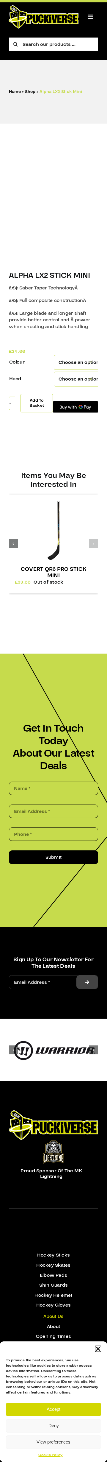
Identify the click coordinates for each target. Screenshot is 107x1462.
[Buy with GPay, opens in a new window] (75, 407)
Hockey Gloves (53, 1305)
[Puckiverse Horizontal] (43, 7)
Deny (53, 1425)
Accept (53, 1409)
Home (15, 92)
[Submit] (87, 982)
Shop (30, 92)
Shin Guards (53, 1285)
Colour (17, 362)
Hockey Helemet (53, 1295)
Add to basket (36, 403)
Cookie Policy (50, 1455)
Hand (15, 378)
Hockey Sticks (53, 1255)
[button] (98, 1349)
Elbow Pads (53, 1275)
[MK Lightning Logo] (53, 1142)
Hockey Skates (53, 1265)
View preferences (53, 1441)
